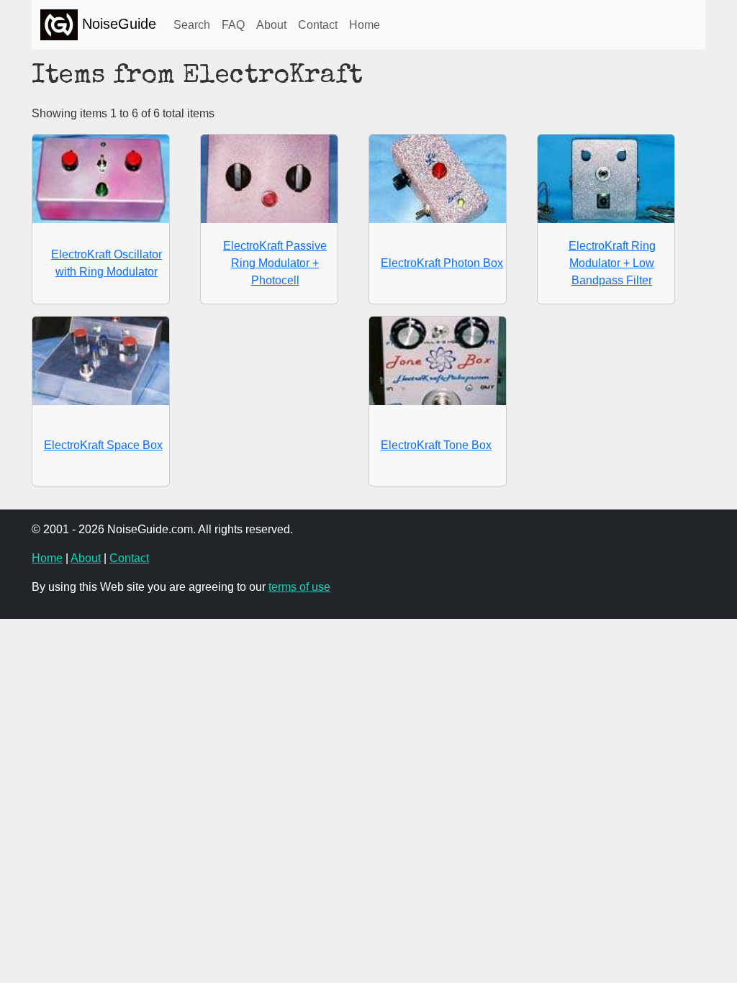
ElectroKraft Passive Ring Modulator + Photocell (275, 263)
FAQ (233, 25)
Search (191, 25)
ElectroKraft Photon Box (442, 263)
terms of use (299, 587)
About (271, 25)
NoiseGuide (117, 24)
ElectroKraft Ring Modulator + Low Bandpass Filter (612, 263)
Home (364, 25)
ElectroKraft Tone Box (436, 445)
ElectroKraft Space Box (103, 445)
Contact (318, 25)
